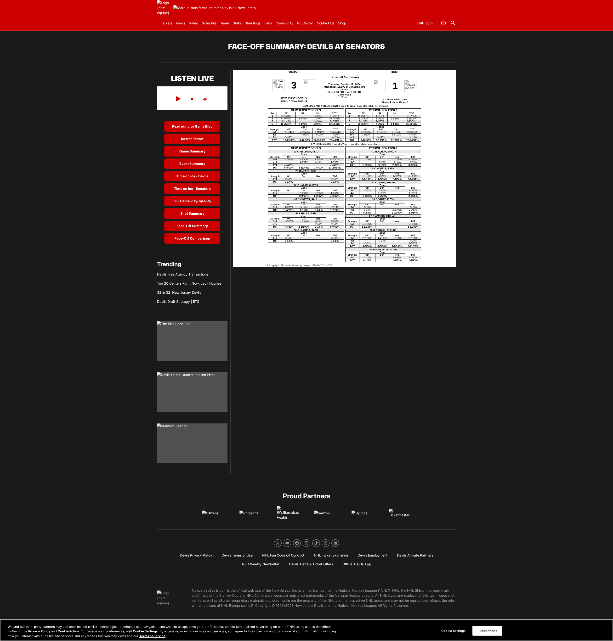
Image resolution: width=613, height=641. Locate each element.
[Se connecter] (443, 23)
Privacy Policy (39, 631)
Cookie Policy (68, 631)
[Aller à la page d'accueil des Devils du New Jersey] (164, 7)
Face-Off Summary (192, 226)
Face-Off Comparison (192, 238)
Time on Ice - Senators (192, 188)
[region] (306, 630)
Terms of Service (152, 636)
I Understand (487, 630)
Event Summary (192, 164)
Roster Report (192, 139)
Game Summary (192, 151)
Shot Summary (192, 213)
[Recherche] (453, 23)
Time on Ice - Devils (192, 176)
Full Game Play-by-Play (192, 201)
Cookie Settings (145, 631)
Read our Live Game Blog (192, 126)
